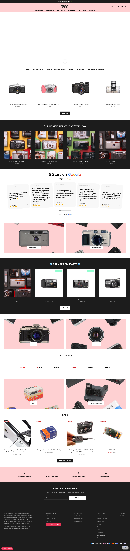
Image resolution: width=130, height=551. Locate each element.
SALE (84, 10)
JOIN (113, 544)
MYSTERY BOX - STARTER (49, 161)
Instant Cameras (102, 518)
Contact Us (92, 10)
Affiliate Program (51, 516)
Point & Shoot (101, 513)
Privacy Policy (78, 513)
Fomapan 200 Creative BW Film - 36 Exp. (49, 450)
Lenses (80, 69)
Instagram (123, 513)
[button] (57, 210)
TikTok (122, 516)
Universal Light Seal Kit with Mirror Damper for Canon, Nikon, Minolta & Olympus (17, 451)
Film (79, 10)
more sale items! (65, 460)
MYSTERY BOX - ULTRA (113, 161)
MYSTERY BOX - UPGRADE (17, 161)
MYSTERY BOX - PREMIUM (81, 161)
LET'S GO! (77, 497)
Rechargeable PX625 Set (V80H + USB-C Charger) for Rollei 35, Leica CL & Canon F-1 (80, 451)
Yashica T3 (49, 299)
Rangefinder (95, 69)
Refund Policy (78, 516)
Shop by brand (61, 10)
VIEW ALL (65, 113)
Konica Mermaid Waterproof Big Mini (49, 104)
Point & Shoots (56, 69)
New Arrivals (39, 10)
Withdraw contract (7, 548)
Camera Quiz (65, 53)
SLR (71, 69)
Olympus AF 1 (81, 299)
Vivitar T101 (112, 450)
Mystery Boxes (50, 10)
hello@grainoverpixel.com (20, 528)
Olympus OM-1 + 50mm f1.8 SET (17, 104)
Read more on (65, 214)
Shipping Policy (79, 518)
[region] (65, 36)
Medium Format (102, 516)
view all (65, 307)
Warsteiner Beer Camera (112, 104)
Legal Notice (78, 521)
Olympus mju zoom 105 (113, 299)
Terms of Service (51, 518)
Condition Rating (51, 513)
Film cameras (71, 10)
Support (48, 521)
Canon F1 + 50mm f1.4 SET (81, 104)
